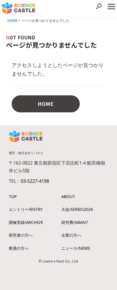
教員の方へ (19, 248)
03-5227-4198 (35, 181)
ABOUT (68, 196)
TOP (13, 196)
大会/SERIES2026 (77, 209)
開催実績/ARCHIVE (26, 222)
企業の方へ (71, 235)
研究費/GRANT (74, 222)
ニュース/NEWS (75, 248)
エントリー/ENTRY (26, 209)
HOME (12, 20)
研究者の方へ (21, 235)
